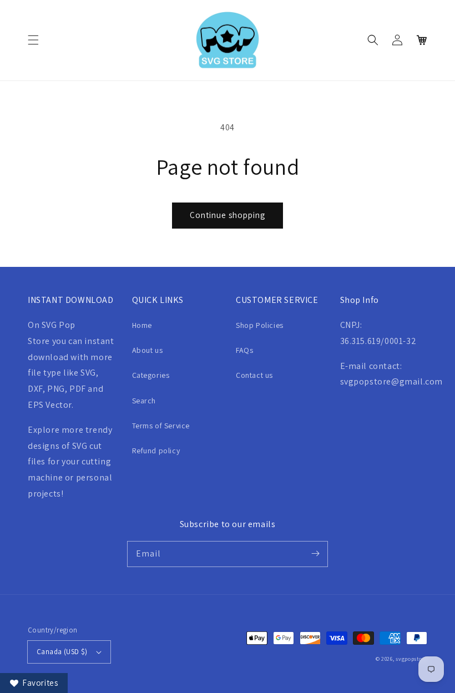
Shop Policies (260, 325)
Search (144, 401)
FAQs (244, 350)
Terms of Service (161, 426)
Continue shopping (227, 215)
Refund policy (156, 451)
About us (147, 350)
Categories (151, 375)
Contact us (254, 375)
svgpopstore (411, 658)
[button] (33, 40)
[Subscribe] (315, 554)
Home (142, 325)
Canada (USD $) (62, 651)
